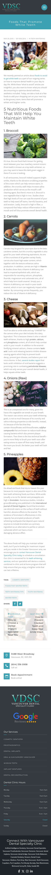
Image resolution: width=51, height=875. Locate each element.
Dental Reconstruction (16, 775)
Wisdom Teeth (10, 763)
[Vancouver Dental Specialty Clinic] (11, 8)
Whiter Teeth (11, 598)
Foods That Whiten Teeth (16, 586)
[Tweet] (20, 604)
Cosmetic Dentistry (20, 580)
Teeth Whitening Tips (14, 592)
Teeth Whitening (38, 38)
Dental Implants (12, 751)
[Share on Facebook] (15, 604)
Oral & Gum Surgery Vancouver (19, 757)
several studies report (31, 360)
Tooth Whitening (35, 592)
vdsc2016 (22, 38)
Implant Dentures (13, 769)
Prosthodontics (12, 745)
